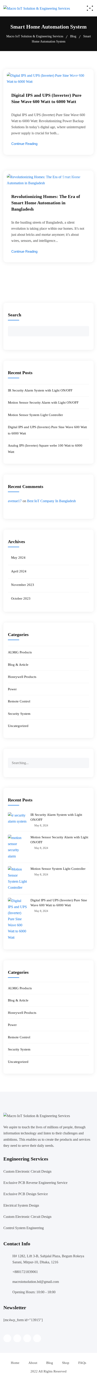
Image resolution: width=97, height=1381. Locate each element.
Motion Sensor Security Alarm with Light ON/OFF (43, 402)
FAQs (82, 1363)
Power (77, 76)
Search (14, 314)
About (32, 1363)
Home (15, 1363)
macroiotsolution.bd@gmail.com (35, 1282)
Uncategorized (18, 726)
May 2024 (18, 557)
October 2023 (20, 598)
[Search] (85, 761)
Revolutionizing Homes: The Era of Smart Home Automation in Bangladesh (45, 202)
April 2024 (18, 571)
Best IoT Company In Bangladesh (51, 501)
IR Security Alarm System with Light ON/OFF (40, 390)
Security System (19, 713)
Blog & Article (71, 177)
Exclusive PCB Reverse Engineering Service (35, 1183)
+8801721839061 (25, 1272)
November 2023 (22, 585)
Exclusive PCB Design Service (25, 1194)
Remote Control (19, 701)
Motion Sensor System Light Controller (35, 415)
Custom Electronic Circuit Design (27, 1171)
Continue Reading (24, 144)
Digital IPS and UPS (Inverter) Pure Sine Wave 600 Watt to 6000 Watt (58, 902)
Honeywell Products (22, 677)
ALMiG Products (20, 652)
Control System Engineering (23, 1228)
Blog (49, 1363)
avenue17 (15, 501)
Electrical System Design (21, 1205)
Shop (65, 1363)
